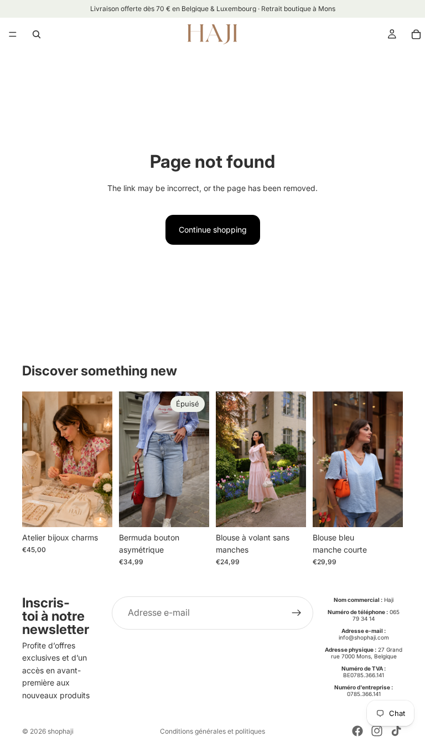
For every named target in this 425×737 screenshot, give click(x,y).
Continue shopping (213, 229)
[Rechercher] (36, 34)
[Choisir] (289, 510)
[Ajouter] (95, 510)
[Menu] (12, 34)
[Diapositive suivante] (197, 459)
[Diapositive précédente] (131, 459)
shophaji (61, 731)
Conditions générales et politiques (212, 731)
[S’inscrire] (296, 613)
